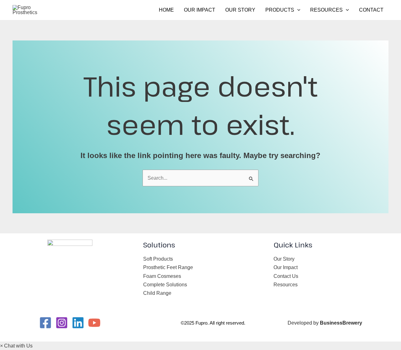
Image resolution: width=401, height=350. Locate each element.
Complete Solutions (165, 284)
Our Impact (199, 10)
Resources (326, 10)
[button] (16, 345)
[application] (297, 10)
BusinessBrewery (341, 323)
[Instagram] (61, 322)
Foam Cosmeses (162, 276)
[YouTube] (94, 322)
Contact (371, 10)
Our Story (240, 10)
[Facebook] (45, 322)
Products (279, 10)
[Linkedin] (78, 322)
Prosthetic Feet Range (168, 267)
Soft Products (158, 259)
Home (166, 10)
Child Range (157, 293)
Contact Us (285, 276)
